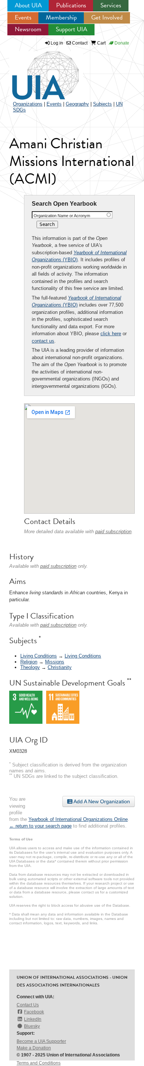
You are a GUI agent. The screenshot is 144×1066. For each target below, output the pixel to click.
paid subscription (113, 531)
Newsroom (28, 29)
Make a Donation (34, 1048)
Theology (30, 667)
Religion (28, 662)
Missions (54, 662)
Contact (79, 43)
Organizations (27, 104)
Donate (121, 43)
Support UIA (71, 29)
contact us (43, 341)
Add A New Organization (101, 801)
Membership (61, 17)
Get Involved (107, 17)
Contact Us (28, 1004)
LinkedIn (32, 1019)
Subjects (102, 104)
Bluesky (32, 1026)
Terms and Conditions (39, 1063)
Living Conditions (38, 656)
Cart (101, 43)
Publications (71, 5)
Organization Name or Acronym (62, 215)
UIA (37, 71)
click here (110, 333)
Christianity (60, 667)
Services (110, 5)
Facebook (34, 1011)
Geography (77, 104)
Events (23, 17)
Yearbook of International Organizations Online (78, 819)
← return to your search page (40, 826)
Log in (57, 43)
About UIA (28, 5)
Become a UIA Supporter (41, 1041)
